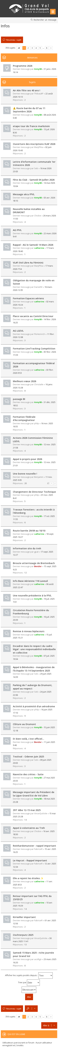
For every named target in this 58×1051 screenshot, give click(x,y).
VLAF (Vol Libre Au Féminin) (28, 262)
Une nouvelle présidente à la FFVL (32, 595)
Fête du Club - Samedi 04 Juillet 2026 (33, 179)
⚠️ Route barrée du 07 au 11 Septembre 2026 (29, 110)
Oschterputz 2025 (23, 934)
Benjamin (38, 476)
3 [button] (32, 48)
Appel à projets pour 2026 (27, 459)
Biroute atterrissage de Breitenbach (34, 563)
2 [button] (28, 48)
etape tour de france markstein (31, 126)
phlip (36, 423)
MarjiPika (38, 147)
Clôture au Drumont (24, 724)
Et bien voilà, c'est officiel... (28, 738)
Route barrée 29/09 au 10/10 (29, 530)
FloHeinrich (39, 334)
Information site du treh (27, 548)
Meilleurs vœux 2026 (24, 381)
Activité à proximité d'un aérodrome (34, 706)
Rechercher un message (45, 20)
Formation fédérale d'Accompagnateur (24, 418)
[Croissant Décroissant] (29, 990)
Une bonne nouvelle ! (25, 473)
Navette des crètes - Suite (28, 774)
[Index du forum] (29, 8)
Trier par (22, 982)
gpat (36, 551)
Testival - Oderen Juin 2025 (28, 756)
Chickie (37, 215)
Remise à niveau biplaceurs (28, 631)
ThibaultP (38, 93)
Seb (36, 168)
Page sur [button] (19, 48)
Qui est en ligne (16, 1034)
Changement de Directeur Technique (34, 491)
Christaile (38, 384)
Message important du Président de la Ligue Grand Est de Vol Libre (33, 794)
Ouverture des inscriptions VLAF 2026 (34, 143)
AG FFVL (17, 230)
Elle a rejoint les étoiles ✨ (28, 878)
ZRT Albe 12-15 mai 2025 (27, 810)
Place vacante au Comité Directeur (33, 316)
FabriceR (38, 849)
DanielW (38, 286)
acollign (38, 959)
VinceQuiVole (40, 813)
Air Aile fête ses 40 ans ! (26, 90)
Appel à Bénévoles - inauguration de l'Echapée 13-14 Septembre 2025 (34, 669)
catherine (39, 247)
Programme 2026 (22, 65)
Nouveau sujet (13, 40)
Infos (5, 25)
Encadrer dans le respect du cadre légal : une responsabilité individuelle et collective (34, 649)
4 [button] (36, 48)
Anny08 (38, 68)
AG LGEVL (18, 330)
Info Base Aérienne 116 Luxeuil (30, 580)
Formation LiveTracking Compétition (34, 348)
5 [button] (40, 48)
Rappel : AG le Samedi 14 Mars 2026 (33, 244)
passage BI (19, 399)
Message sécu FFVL (23, 194)
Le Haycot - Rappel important (30, 860)
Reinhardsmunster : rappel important (34, 845)
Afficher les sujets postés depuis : (21, 975)
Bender (38, 566)
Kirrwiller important (24, 917)
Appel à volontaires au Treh (29, 827)
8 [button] (46, 48)
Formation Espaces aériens (28, 298)
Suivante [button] (51, 48)
